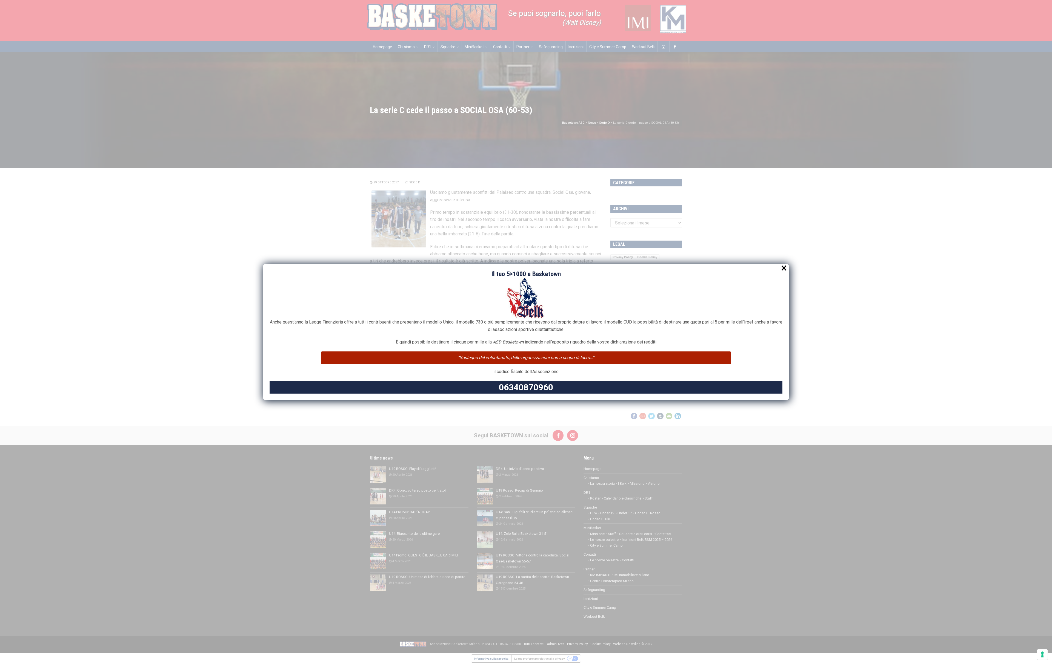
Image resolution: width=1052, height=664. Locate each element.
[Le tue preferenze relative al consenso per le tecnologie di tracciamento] (1042, 654)
